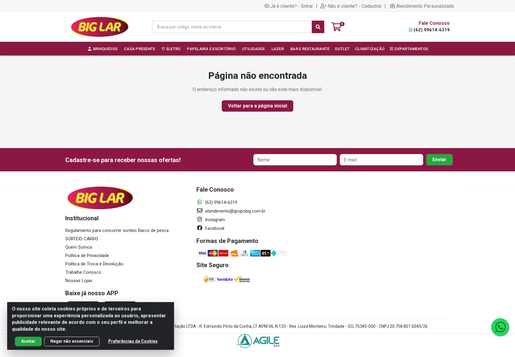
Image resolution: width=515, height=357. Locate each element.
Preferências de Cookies (133, 341)
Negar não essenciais (71, 341)
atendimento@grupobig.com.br (235, 211)
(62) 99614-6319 (432, 30)
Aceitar (28, 341)
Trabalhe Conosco (83, 272)
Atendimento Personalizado (425, 6)
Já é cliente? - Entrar (291, 6)
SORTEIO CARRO (81, 238)
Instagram (214, 219)
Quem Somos (78, 247)
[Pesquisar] (318, 27)
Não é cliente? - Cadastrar (354, 6)
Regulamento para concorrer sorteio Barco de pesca (117, 230)
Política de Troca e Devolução (94, 264)
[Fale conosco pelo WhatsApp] (500, 327)
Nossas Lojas (78, 280)
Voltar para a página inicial (257, 106)
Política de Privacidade (87, 255)
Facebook (214, 228)
